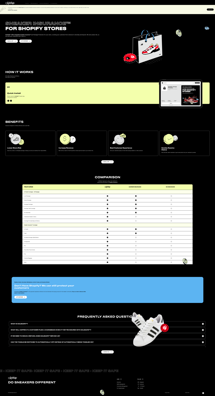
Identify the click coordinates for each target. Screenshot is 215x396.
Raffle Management (121, 384)
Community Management (122, 386)
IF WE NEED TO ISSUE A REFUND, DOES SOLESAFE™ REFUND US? (35, 336)
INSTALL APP (10, 41)
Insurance (119, 382)
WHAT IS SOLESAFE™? (19, 323)
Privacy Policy (167, 392)
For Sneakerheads (120, 388)
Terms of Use (187, 392)
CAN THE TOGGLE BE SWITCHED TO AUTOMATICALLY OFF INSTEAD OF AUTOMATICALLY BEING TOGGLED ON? (52, 342)
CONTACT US (106, 351)
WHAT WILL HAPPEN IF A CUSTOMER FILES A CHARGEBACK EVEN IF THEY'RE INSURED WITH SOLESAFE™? (51, 330)
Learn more (210, 9)
